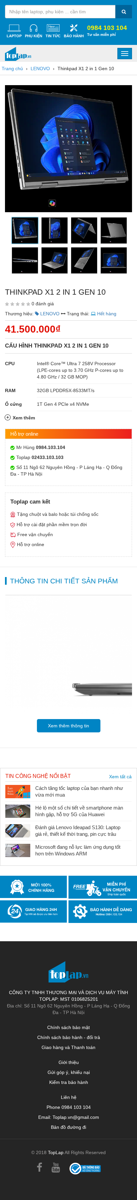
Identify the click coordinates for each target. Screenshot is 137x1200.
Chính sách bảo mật (68, 1027)
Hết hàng (106, 313)
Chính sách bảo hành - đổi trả (68, 1037)
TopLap (56, 1152)
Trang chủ (12, 68)
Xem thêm (24, 417)
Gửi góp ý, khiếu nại (69, 1072)
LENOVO (40, 68)
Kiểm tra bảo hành (68, 1082)
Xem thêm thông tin (68, 725)
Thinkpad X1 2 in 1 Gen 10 (86, 68)
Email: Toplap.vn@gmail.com (68, 1117)
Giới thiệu (69, 1062)
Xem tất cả (120, 776)
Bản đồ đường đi (68, 1127)
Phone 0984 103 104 (69, 1107)
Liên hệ (68, 1097)
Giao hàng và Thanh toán (68, 1047)
